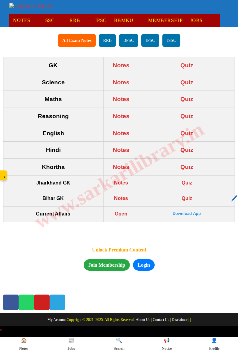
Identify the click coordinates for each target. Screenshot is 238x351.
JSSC (171, 40)
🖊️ (234, 198)
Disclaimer (179, 320)
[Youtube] (42, 302)
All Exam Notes (76, 40)
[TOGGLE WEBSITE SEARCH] (217, 20)
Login (144, 265)
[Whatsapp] (26, 302)
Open (121, 213)
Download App (187, 213)
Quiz (186, 65)
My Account (56, 320)
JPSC (150, 40)
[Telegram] (57, 302)
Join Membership (106, 265)
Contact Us (161, 320)
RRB (107, 40)
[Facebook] (11, 302)
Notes (121, 65)
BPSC (128, 40)
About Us (143, 320)
